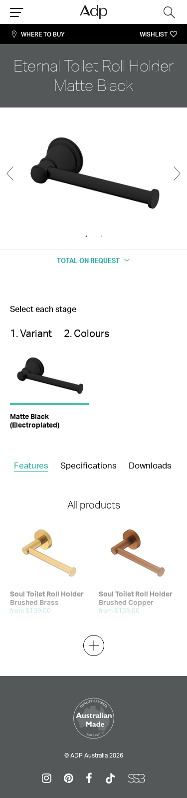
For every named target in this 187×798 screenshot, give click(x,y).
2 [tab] (101, 237)
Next (177, 173)
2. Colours (86, 333)
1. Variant (31, 333)
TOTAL (88, 260)
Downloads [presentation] (150, 465)
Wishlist (154, 34)
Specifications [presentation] (88, 465)
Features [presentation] (31, 465)
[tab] (31, 466)
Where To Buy (43, 34)
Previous (9, 173)
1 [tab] (86, 237)
